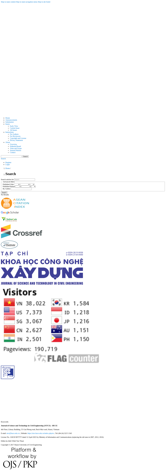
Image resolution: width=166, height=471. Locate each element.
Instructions (9, 132)
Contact (12, 152)
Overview (13, 144)
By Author (7, 189)
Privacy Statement (16, 140)
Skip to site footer (44, 2)
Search (25, 156)
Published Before (9, 186)
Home (7, 118)
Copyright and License (18, 138)
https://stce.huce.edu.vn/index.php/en (41, 433)
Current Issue (14, 128)
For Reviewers (15, 136)
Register (8, 162)
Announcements (11, 120)
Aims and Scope (16, 148)
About (7, 142)
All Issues (13, 130)
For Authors (14, 134)
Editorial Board (15, 146)
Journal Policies (15, 150)
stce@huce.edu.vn (13, 433)
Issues (7, 124)
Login (7, 164)
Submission (9, 122)
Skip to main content (8, 2)
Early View (14, 126)
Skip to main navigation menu (26, 2)
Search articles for (7, 179)
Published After (8, 184)
